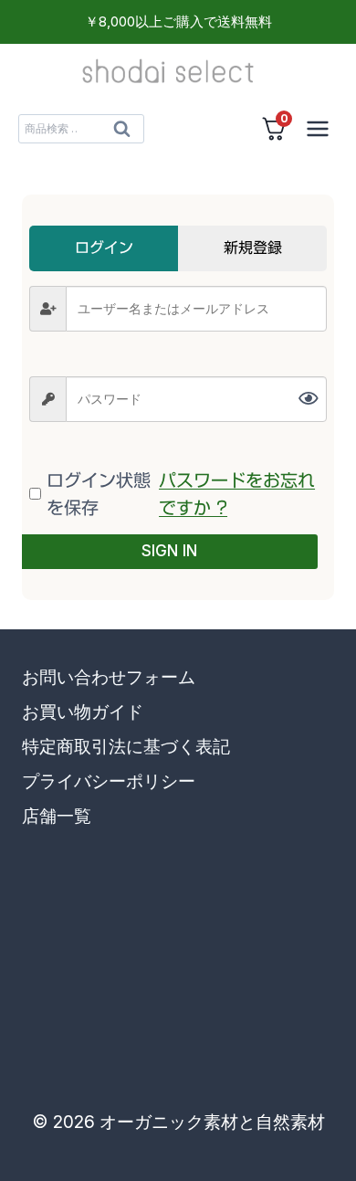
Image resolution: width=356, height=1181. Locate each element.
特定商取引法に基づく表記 (126, 746)
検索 (122, 133)
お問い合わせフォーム (108, 677)
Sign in (169, 551)
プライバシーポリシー (108, 781)
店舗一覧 (56, 816)
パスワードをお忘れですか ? (237, 493)
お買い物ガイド (82, 711)
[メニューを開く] (317, 128)
